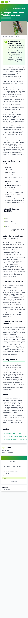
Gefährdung (5, 475)
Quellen (4, 478)
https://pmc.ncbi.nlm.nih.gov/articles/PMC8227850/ (15, 436)
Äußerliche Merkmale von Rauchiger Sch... (12, 466)
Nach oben (14, 481)
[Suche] (6, 2)
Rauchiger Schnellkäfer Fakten (9, 461)
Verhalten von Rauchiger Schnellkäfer (11, 471)
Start (3, 8)
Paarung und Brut (7, 473)
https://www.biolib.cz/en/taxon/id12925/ (12, 433)
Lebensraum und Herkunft (9, 468)
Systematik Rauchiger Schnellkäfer (10, 464)
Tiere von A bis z (8, 8)
